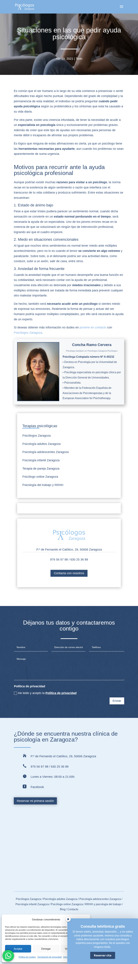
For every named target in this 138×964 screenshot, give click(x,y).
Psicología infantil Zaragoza (41, 460)
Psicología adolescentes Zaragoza (45, 452)
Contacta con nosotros (69, 573)
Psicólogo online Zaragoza (40, 476)
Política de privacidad (61, 693)
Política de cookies (27, 957)
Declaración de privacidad (50, 957)
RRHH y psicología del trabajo (103, 904)
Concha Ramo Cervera (91, 345)
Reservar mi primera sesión (35, 801)
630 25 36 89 (79, 559)
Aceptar (18, 948)
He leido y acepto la (47, 693)
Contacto (72, 909)
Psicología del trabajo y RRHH (42, 485)
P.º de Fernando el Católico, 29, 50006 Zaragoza (69, 549)
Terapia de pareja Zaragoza (40, 468)
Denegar (46, 948)
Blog (63, 909)
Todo (79, 58)
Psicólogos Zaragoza (28, 332)
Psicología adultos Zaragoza (41, 444)
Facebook (37, 787)
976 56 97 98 (59, 559)
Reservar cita (102, 955)
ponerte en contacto (93, 327)
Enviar (117, 701)
